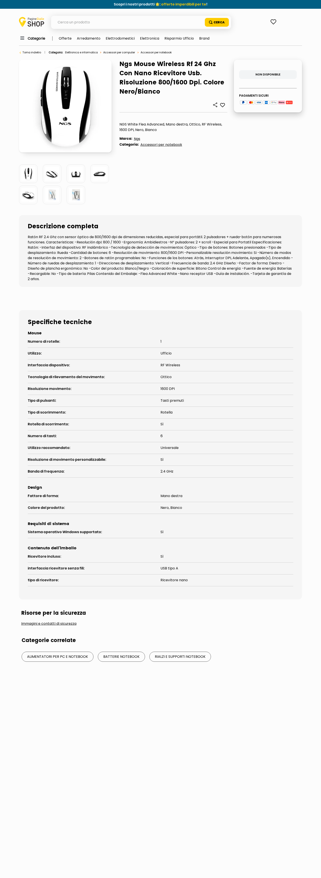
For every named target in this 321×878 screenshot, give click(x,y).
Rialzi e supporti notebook (180, 656)
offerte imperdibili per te (183, 4)
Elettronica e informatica (81, 52)
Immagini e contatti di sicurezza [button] (48, 624)
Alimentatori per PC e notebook (57, 656)
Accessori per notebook (156, 52)
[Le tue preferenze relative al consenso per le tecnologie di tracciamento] (313, 870)
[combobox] (141, 22)
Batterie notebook (121, 656)
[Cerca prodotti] (217, 22)
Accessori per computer (119, 52)
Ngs (137, 138)
